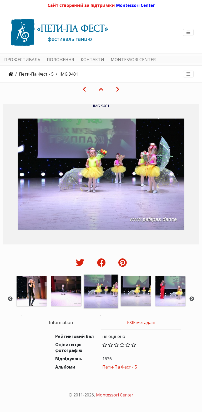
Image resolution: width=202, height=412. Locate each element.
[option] (31, 298)
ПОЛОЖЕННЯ (60, 59)
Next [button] (191, 299)
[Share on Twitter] (81, 262)
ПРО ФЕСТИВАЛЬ (22, 59)
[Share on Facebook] (102, 262)
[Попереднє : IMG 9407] (84, 89)
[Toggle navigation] (188, 32)
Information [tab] (61, 322)
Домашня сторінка (10, 74)
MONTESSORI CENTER (133, 59)
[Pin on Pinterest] (122, 262)
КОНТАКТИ (92, 59)
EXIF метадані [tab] (141, 322)
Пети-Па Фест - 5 (36, 74)
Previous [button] (10, 299)
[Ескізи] (101, 89)
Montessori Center (135, 5)
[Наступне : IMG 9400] (118, 89)
